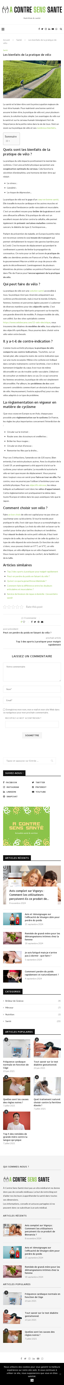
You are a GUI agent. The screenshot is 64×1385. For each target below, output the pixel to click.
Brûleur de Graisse (33, 1000)
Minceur (33, 1007)
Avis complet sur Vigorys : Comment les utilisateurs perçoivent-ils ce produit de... (29, 894)
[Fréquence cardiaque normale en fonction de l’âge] (16, 1048)
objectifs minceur (38, 485)
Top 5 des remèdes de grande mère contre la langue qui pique (15, 1137)
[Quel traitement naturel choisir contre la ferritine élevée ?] (47, 1086)
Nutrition (33, 1014)
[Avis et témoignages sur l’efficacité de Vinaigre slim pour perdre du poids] (12, 919)
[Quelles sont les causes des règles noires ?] (16, 1086)
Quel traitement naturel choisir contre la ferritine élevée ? (47, 1102)
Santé (19, 40)
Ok (32, 1380)
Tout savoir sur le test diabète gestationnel (46, 1063)
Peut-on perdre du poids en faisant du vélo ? (28, 576)
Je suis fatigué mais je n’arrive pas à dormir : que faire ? (41, 954)
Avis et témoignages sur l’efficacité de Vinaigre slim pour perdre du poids (42, 917)
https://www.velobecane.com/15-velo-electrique (26, 322)
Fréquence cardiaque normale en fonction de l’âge (16, 1064)
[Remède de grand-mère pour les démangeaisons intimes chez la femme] (12, 938)
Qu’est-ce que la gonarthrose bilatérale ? (26, 581)
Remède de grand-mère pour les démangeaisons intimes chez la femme (42, 936)
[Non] (60, 1374)
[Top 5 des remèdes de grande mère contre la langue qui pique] (16, 1121)
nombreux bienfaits (46, 128)
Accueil (6, 40)
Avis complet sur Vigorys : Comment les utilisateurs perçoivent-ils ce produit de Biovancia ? (40, 1230)
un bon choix (14, 514)
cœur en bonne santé (48, 199)
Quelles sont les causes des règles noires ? (15, 1101)
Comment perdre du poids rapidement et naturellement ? (42, 973)
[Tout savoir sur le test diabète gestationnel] (47, 1048)
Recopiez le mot (23, 718)
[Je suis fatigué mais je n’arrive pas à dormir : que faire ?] (12, 957)
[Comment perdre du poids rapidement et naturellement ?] (12, 976)
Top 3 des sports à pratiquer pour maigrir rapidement (32, 571)
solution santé (37, 290)
